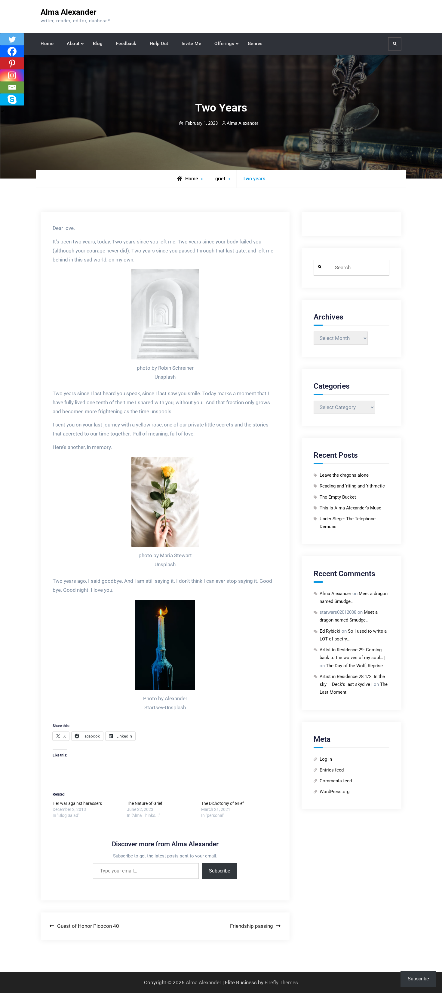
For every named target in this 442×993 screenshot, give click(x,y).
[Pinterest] (12, 63)
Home (47, 43)
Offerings (224, 43)
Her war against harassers (77, 803)
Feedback (126, 43)
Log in (326, 759)
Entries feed (332, 770)
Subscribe (219, 871)
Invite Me (191, 43)
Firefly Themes (281, 982)
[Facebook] (12, 51)
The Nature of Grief (144, 803)
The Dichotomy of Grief (222, 803)
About (73, 43)
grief (220, 179)
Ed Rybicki (330, 631)
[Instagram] (12, 75)
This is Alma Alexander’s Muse (350, 508)
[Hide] (2, 111)
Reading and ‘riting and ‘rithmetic (352, 486)
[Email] (12, 87)
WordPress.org (334, 791)
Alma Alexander (69, 12)
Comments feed (336, 781)
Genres (255, 43)
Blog (98, 43)
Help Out (159, 43)
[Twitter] (12, 39)
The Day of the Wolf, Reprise (354, 665)
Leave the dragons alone (344, 475)
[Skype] (12, 99)
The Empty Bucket (338, 497)
